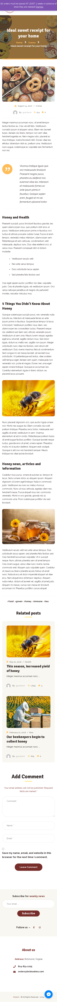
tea (47, 601)
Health (28, 662)
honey (28, 601)
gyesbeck (27, 112)
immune (38, 601)
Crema (39, 106)
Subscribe (28, 913)
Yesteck (16, 997)
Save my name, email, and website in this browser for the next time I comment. (26, 855)
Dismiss (39, 7)
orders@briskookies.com (31, 971)
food (11, 601)
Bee (31, 733)
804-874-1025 (25, 966)
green (19, 601)
